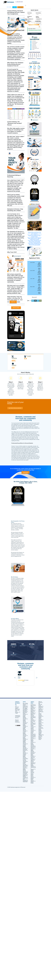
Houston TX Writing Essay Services (33, 770)
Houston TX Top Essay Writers (33, 757)
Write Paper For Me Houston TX (41, 708)
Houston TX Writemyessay (33, 767)
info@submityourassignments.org (17, 716)
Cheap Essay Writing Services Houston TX (25, 717)
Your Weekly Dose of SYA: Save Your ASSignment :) (39, 264)
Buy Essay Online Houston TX (25, 713)
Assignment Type (29, 17)
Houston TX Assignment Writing (25, 775)
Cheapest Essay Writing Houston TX (25, 725)
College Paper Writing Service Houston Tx (25, 729)
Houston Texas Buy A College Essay (25, 762)
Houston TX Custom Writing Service (33, 728)
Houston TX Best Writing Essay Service (33, 718)
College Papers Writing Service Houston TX (25, 742)
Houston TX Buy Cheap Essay (33, 721)
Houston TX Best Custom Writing (33, 705)
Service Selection (37, 17)
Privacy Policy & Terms (40, 738)
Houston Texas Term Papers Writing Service (25, 769)
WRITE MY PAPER (16, 307)
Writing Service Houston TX (41, 722)
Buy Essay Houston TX (25, 711)
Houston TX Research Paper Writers (33, 754)
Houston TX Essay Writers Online (33, 740)
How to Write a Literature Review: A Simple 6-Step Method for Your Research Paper (34, 235)
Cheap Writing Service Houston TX (25, 721)
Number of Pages (29, 22)
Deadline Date (37, 21)
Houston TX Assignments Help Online (25, 780)
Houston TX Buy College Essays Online (33, 724)
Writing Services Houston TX (41, 724)
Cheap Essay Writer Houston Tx (25, 706)
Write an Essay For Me (41, 702)
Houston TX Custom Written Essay (33, 732)
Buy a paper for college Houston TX (25, 708)
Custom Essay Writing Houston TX (25, 738)
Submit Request (34, 33)
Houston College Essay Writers (24, 755)
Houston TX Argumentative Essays (25, 772)
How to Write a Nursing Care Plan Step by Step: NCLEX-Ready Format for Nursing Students (34, 241)
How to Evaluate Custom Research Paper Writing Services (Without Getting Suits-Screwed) (34, 238)
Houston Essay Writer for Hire (25, 758)
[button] (14, 678)
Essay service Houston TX (25, 752)
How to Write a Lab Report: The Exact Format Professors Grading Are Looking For (34, 233)
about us (13, 301)
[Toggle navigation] (25, 5)
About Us (40, 736)
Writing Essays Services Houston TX (41, 715)
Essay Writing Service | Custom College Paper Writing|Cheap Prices (41, 732)
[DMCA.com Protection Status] (17, 725)
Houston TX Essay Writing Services (33, 744)
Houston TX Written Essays (33, 782)
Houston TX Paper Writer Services (33, 747)
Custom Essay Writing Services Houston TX (25, 733)
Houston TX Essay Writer (33, 735)
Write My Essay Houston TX (41, 705)
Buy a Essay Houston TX (25, 704)
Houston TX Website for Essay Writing (33, 764)
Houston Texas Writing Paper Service (32, 774)
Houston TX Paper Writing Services (33, 750)
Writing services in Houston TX (41, 727)
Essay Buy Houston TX (25, 750)
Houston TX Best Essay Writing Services (33, 714)
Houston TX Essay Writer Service (33, 737)
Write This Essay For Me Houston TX (41, 711)
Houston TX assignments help (25, 778)
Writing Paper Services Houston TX (41, 719)
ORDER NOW (25, 472)
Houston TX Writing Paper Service (33, 779)
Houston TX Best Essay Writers (33, 708)
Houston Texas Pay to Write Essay (25, 765)
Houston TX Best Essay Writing (33, 711)
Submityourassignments (15, 787)
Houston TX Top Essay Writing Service (33, 760)
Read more (39, 269)
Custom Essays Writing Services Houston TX (25, 746)
